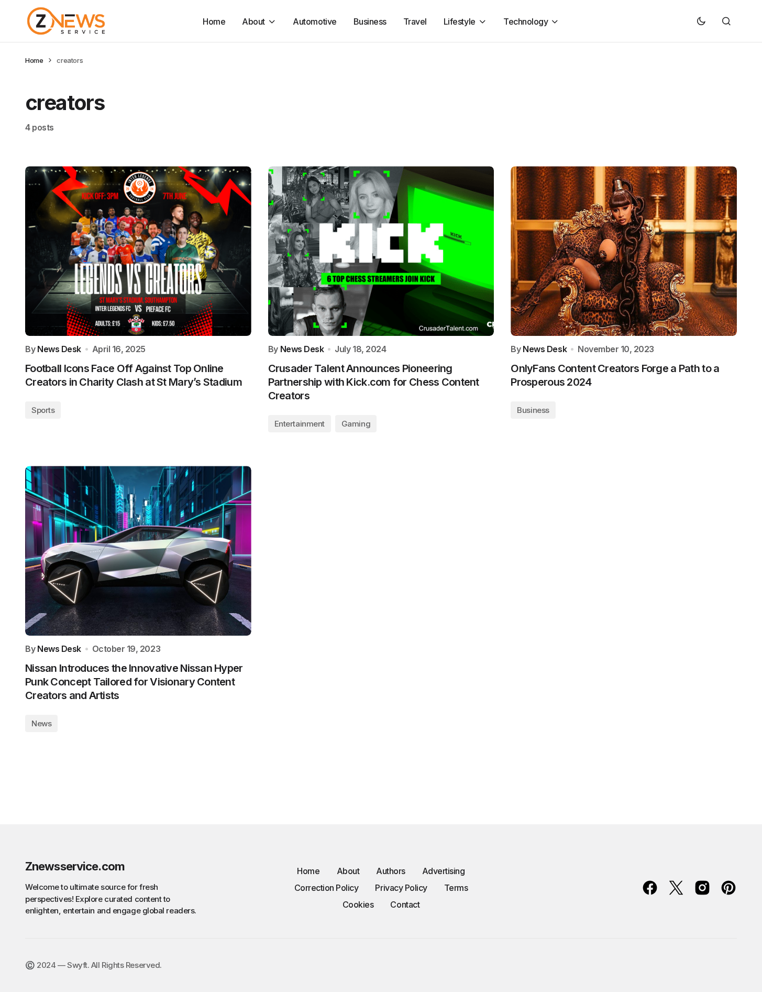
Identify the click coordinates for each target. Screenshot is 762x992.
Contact (404, 904)
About (348, 871)
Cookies (358, 904)
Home (34, 60)
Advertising (443, 871)
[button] (701, 20)
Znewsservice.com (75, 866)
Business (533, 410)
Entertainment (299, 424)
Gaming (355, 424)
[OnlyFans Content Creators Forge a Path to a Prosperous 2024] (624, 251)
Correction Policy (326, 887)
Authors (390, 871)
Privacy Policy (401, 887)
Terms (456, 887)
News (41, 723)
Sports (42, 410)
